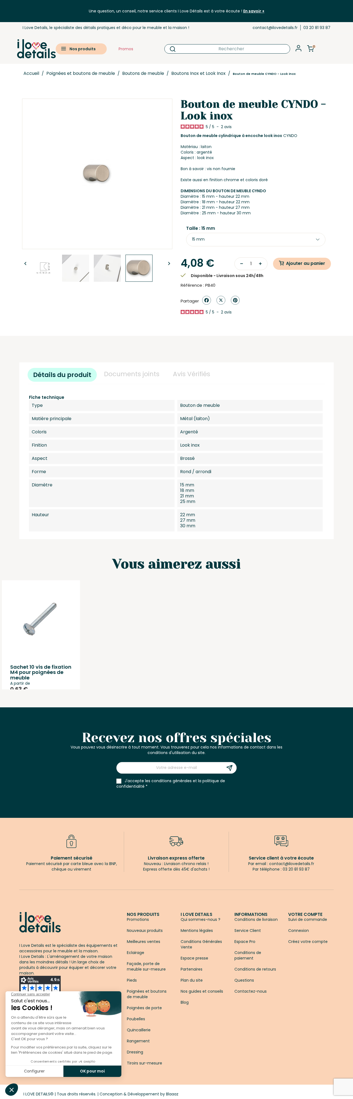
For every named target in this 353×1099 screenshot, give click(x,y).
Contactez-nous (250, 991)
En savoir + (253, 11)
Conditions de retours (255, 969)
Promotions (138, 919)
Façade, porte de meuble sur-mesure (146, 966)
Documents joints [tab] (131, 374)
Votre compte (305, 914)
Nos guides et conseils (202, 991)
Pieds (132, 980)
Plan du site (192, 980)
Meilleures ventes (143, 941)
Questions (244, 980)
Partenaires (191, 969)
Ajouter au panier (305, 263)
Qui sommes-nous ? (200, 919)
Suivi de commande (307, 919)
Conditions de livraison (256, 919)
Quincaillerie (139, 1030)
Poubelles (136, 1019)
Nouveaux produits (145, 930)
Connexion (298, 930)
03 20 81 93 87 (316, 27)
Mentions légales (197, 930)
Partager (206, 300)
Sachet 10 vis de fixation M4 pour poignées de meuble (40, 672)
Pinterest (235, 300)
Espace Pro (244, 941)
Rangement (138, 1041)
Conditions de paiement (247, 955)
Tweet (220, 300)
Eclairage (135, 952)
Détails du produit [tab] (62, 374)
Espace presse (194, 958)
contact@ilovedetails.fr (275, 27)
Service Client (247, 930)
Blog (185, 1002)
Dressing (135, 1052)
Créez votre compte (308, 941)
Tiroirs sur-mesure (144, 1063)
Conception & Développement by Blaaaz (139, 1094)
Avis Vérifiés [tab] (191, 374)
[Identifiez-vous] (298, 50)
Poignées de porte (144, 1008)
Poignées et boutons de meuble (147, 994)
